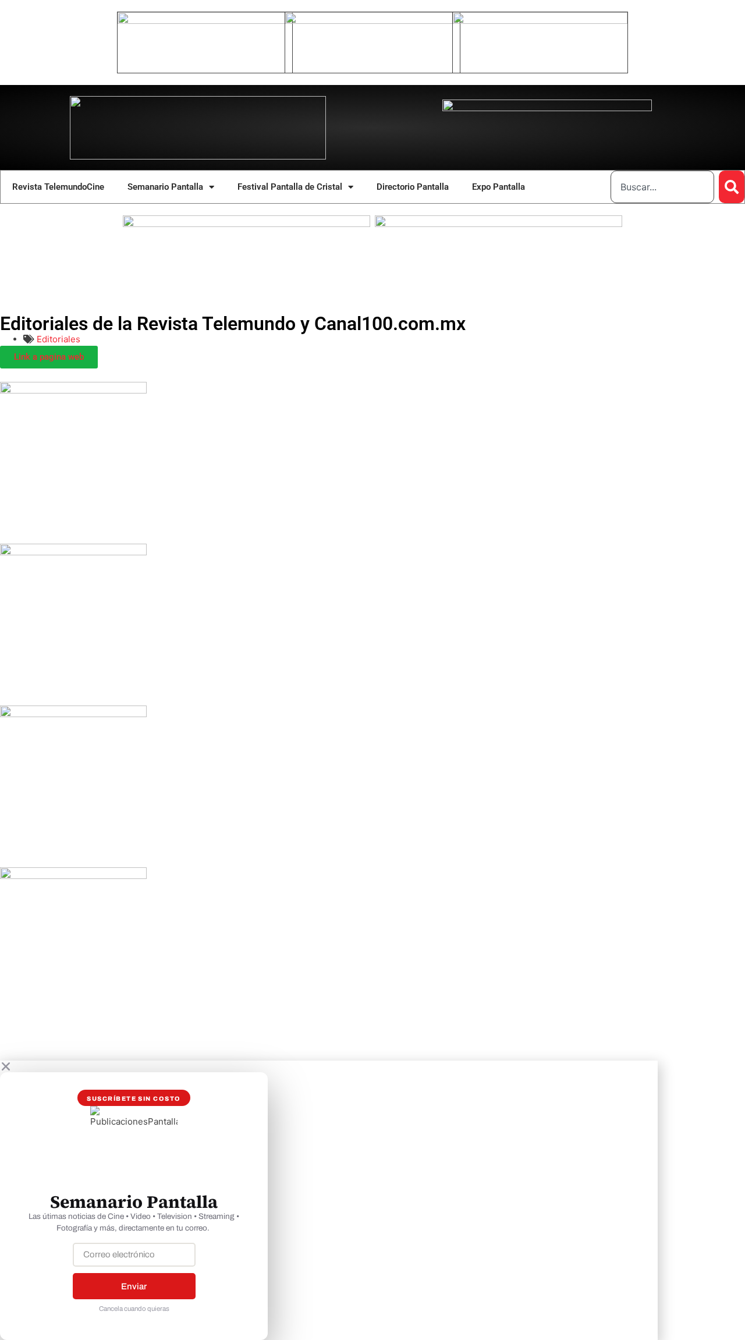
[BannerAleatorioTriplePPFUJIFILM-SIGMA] (246, 223)
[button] (329, 1066)
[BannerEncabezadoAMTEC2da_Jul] (205, 20)
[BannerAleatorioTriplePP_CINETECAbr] (498, 223)
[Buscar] (731, 187)
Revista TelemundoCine (58, 187)
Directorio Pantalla (413, 187)
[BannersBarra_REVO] (73, 713)
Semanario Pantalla (165, 187)
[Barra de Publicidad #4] (73, 875)
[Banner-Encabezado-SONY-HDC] (372, 20)
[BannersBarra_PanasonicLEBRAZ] (73, 552)
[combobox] (662, 187)
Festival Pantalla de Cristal (289, 187)
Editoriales (58, 339)
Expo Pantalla (498, 187)
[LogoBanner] (547, 108)
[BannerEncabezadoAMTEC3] (540, 20)
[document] (372, 1200)
